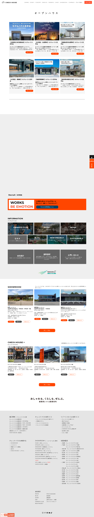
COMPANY (72, 2)
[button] (11, 322)
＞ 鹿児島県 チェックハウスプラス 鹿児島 (70, 483)
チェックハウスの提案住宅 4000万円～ (18, 427)
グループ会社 (80, 2)
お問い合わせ (91, 164)
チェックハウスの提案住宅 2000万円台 (18, 421)
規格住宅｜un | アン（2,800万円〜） (18, 430)
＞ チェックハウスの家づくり (67, 419)
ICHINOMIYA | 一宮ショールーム (43, 450)
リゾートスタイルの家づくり (70, 417)
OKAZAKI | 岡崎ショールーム (42, 454)
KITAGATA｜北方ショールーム (42, 445)
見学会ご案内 (91, 157)
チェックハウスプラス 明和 (69, 466)
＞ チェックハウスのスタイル (41, 423)
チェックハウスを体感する (17, 441)
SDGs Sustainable (51, 493)
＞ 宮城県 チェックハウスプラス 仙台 (69, 443)
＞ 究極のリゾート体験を (15, 447)
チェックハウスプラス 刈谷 (69, 460)
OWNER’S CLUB (39, 501)
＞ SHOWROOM (13, 443)
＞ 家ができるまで (65, 421)
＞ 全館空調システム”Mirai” (67, 425)
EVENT (36, 2)
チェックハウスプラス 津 (69, 464)
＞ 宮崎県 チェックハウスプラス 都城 (69, 481)
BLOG (36, 495)
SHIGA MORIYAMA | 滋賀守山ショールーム (45, 456)
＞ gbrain (11, 448)
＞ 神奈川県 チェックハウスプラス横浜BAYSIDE (72, 448)
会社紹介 (38, 491)
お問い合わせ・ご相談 (51, 499)
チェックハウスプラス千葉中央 (70, 447)
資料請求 (49, 497)
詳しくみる (29, 52)
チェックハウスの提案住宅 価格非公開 (18, 428)
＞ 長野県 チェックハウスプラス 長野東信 (70, 456)
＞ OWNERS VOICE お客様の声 (68, 428)
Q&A (36, 499)
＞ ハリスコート (13, 445)
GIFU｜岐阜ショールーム (42, 462)
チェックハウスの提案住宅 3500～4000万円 (20, 425)
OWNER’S (53, 2)
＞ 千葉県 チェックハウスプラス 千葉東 (70, 445)
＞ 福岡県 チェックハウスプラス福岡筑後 (70, 475)
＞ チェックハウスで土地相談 (41, 425)
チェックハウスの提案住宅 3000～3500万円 (20, 423)
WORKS (31, 2)
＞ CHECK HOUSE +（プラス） (17, 450)
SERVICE (47, 2)
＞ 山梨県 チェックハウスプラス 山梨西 (70, 450)
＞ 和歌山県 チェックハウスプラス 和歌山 (70, 468)
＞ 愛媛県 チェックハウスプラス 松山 (69, 474)
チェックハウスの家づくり (43, 417)
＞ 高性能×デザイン (39, 421)
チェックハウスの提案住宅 (15, 419)
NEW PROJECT (39, 503)
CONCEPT (41, 2)
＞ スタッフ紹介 (64, 432)
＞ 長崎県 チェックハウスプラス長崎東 (70, 477)
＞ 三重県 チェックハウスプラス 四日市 (70, 462)
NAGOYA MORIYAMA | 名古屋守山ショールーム (46, 452)
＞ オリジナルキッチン (66, 427)
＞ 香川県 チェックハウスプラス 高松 (69, 470)
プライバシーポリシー (51, 501)
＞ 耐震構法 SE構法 (65, 423)
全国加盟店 (64, 441)
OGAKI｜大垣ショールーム (41, 443)
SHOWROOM (65, 2)
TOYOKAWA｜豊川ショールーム (42, 448)
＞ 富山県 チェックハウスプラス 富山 (69, 452)
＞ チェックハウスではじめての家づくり (44, 419)
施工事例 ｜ (18, 417)
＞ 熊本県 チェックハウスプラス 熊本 (69, 479)
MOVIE (37, 493)
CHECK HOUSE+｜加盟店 (41, 464)
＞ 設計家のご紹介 (65, 430)
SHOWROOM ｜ (46, 441)
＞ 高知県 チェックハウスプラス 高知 (69, 472)
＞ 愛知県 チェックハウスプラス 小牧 (69, 458)
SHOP (59, 2)
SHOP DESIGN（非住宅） (15, 432)
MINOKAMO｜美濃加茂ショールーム (44, 447)
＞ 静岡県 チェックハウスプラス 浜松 (69, 454)
